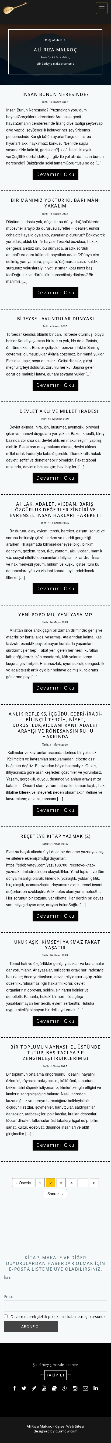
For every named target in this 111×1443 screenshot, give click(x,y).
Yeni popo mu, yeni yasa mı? (55, 615)
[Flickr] (54, 1389)
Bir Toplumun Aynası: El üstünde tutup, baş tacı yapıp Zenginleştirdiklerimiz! (55, 1052)
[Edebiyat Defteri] (34, 1389)
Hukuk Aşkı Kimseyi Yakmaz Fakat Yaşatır (55, 945)
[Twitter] (23, 1389)
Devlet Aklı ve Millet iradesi (55, 411)
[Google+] (64, 1389)
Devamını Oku (55, 174)
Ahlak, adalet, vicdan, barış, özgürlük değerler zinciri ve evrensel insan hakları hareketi (55, 509)
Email (8, 1296)
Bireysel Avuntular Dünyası (55, 319)
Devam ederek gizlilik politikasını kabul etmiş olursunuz (58, 1316)
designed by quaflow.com (55, 1431)
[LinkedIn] (95, 1389)
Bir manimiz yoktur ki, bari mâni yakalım (55, 203)
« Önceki (23, 1182)
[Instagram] (75, 1389)
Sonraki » (55, 1193)
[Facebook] (14, 1389)
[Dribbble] (44, 1389)
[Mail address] (85, 1389)
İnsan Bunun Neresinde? (55, 94)
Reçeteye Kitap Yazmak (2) (55, 836)
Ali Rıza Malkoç (55, 50)
